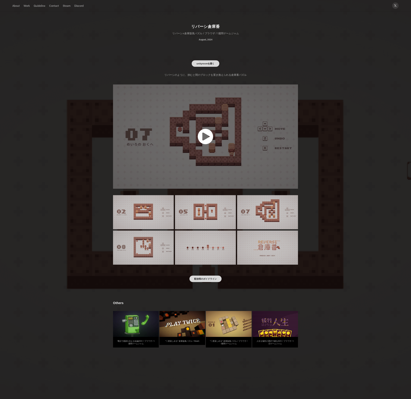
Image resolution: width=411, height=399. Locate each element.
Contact (54, 5)
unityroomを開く (205, 63)
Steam (66, 5)
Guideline (39, 5)
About (16, 5)
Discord (79, 5)
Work (27, 5)
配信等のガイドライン (205, 279)
